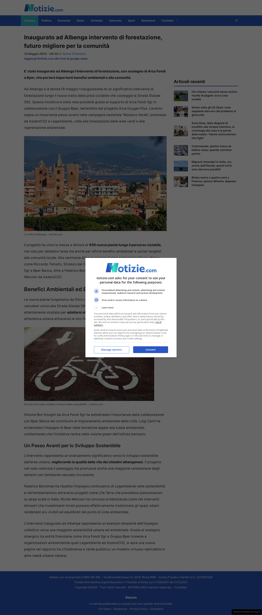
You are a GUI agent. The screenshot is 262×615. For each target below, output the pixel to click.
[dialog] (131, 307)
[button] (131, 307)
